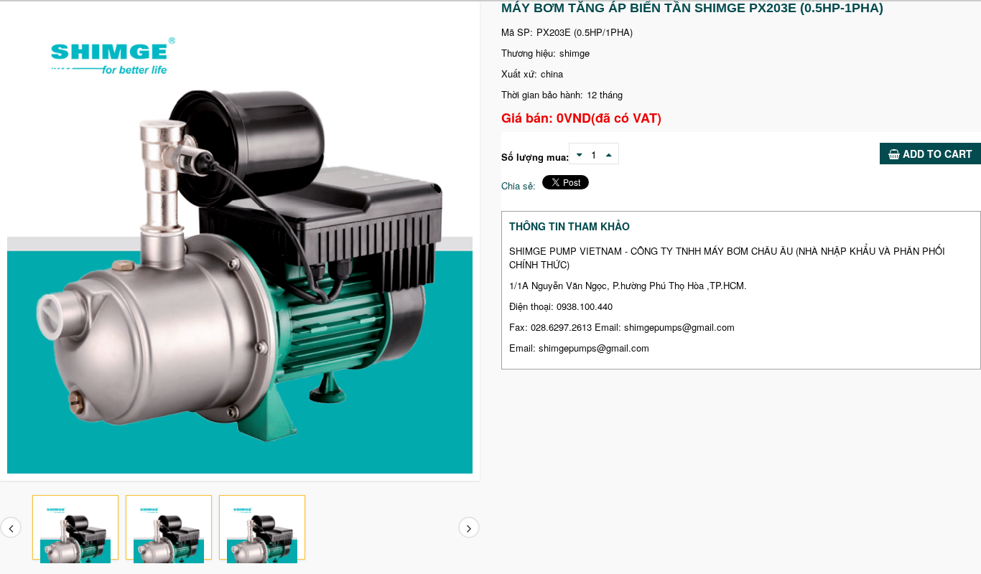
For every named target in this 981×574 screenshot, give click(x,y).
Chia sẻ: (518, 185)
